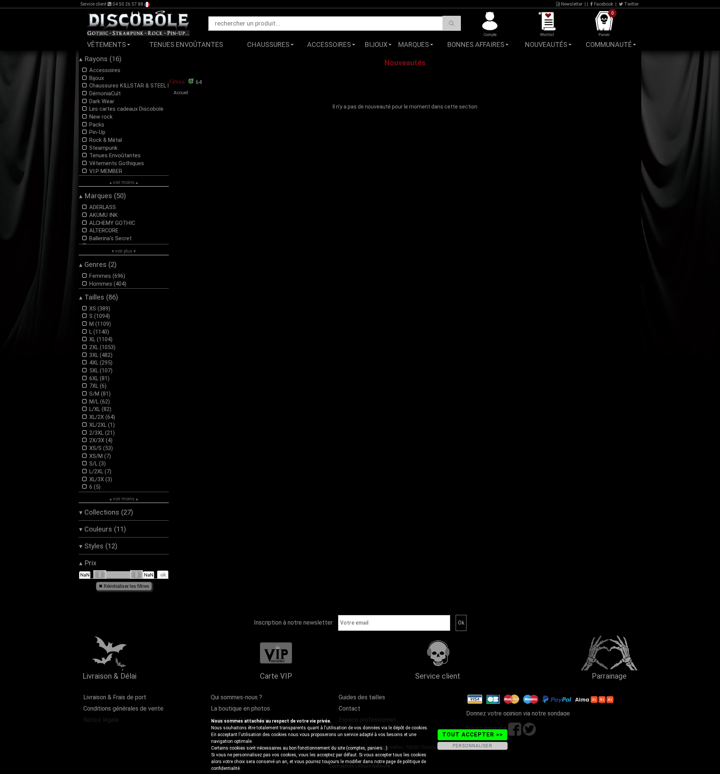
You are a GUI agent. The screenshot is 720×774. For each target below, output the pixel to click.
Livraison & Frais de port (114, 697)
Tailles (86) (98, 297)
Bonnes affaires (475, 44)
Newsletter (571, 4)
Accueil (181, 92)
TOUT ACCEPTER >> (472, 734)
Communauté (609, 44)
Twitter (631, 4)
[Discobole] (138, 23)
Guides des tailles (362, 697)
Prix (87, 563)
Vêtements (106, 44)
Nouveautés (546, 44)
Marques (413, 44)
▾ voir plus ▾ (124, 251)
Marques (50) (102, 196)
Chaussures (268, 44)
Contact (349, 708)
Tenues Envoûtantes (186, 44)
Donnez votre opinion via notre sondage (518, 713)
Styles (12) (98, 546)
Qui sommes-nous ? (236, 697)
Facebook (603, 4)
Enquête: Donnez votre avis (576, 56)
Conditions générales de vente (123, 708)
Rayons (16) (100, 59)
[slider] (99, 574)
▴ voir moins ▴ (124, 182)
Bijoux (376, 44)
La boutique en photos (240, 708)
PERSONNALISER (472, 745)
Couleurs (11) (102, 529)
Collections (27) (106, 512)
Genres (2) (98, 265)
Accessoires (329, 44)
